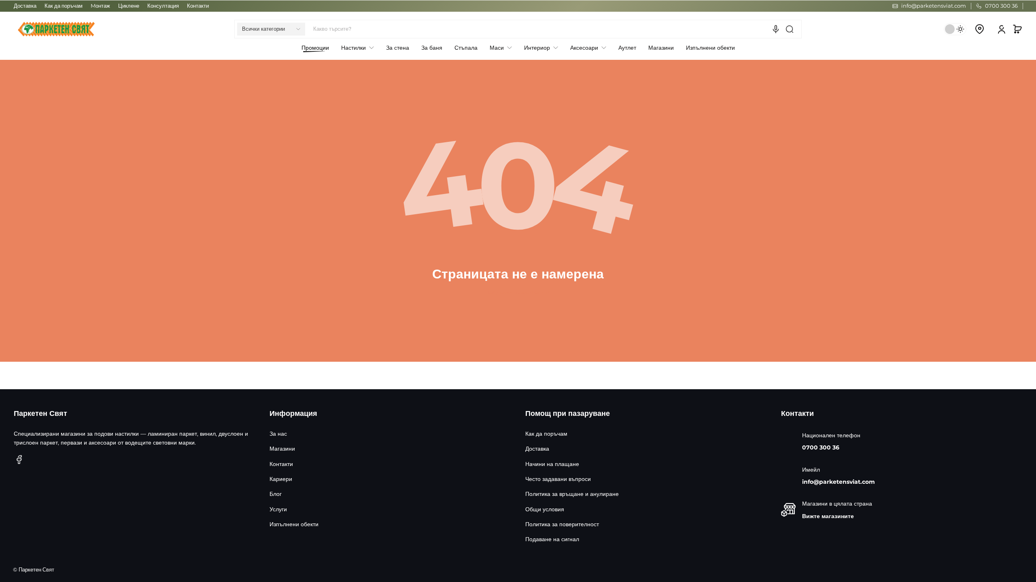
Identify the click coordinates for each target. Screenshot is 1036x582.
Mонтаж (100, 6)
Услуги (278, 509)
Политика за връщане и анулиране (572, 494)
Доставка (25, 6)
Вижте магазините (828, 516)
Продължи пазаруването (518, 292)
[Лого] (56, 29)
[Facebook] (19, 459)
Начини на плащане (552, 464)
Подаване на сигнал (552, 539)
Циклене (128, 6)
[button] (271, 29)
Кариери (281, 479)
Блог (276, 494)
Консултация (163, 6)
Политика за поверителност (562, 524)
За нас (278, 433)
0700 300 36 (820, 447)
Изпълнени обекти (294, 524)
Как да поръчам (64, 6)
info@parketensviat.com (838, 481)
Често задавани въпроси (558, 479)
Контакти (198, 6)
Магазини (282, 448)
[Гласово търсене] (775, 29)
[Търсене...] (789, 29)
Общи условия (544, 509)
